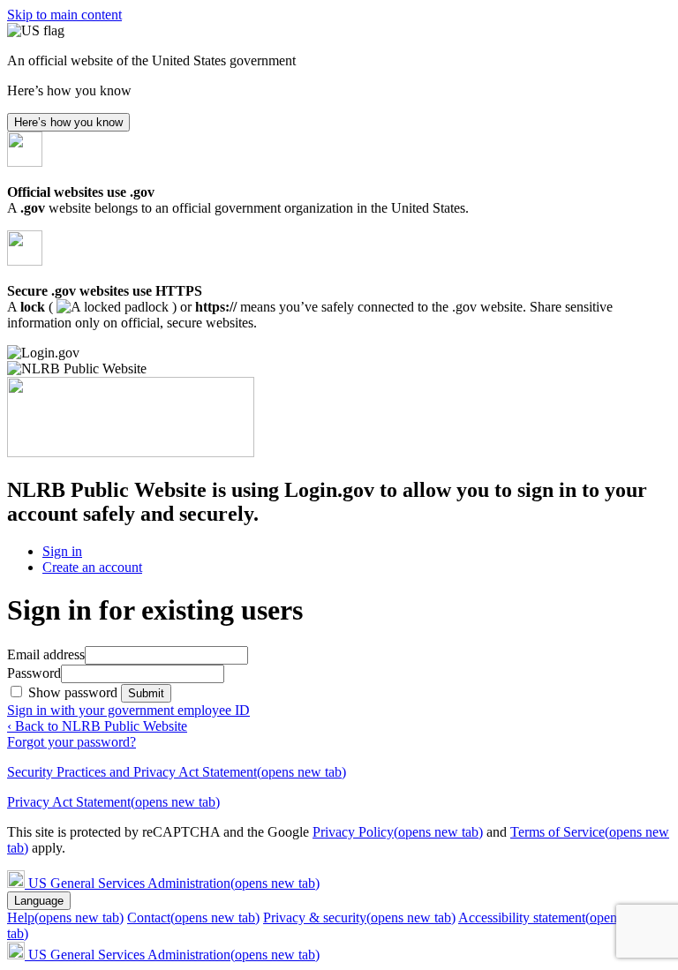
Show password (74, 692)
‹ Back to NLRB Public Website (97, 725)
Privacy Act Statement (113, 801)
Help (65, 917)
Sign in (62, 551)
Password (34, 673)
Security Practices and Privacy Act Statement (176, 771)
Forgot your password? (71, 741)
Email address (46, 654)
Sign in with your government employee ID (128, 710)
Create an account (92, 567)
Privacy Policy (398, 831)
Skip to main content (64, 14)
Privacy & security (359, 917)
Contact (193, 917)
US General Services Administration (174, 883)
